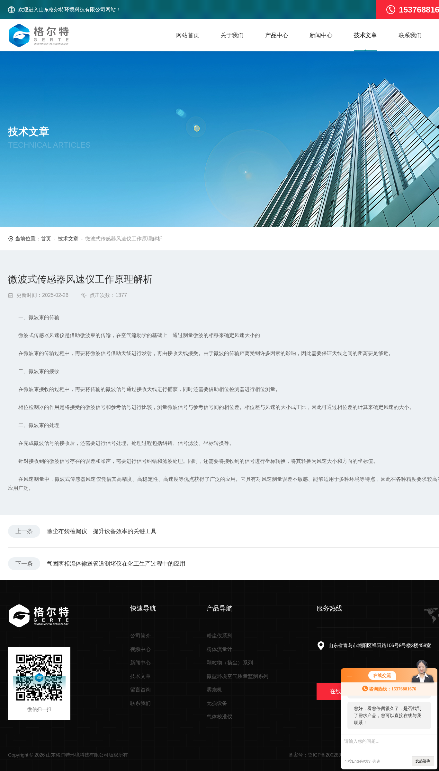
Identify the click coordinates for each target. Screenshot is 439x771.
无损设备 (217, 703)
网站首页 (187, 35)
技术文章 (365, 35)
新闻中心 (321, 35)
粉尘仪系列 (219, 635)
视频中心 (140, 649)
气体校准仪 (219, 716)
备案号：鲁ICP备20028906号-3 (322, 755)
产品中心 (276, 35)
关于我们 (232, 35)
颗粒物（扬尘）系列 (230, 662)
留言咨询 (140, 689)
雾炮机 (214, 689)
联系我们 (410, 35)
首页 (46, 238)
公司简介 (140, 635)
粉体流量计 (219, 649)
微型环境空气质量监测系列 (237, 676)
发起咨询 (423, 761)
